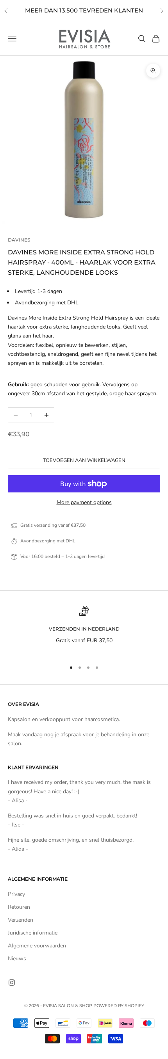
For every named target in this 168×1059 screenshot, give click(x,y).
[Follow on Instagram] (12, 982)
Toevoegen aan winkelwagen (84, 460)
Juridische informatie (32, 932)
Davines (19, 240)
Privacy (16, 894)
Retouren (19, 907)
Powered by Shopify (118, 1005)
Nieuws (17, 958)
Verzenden (20, 920)
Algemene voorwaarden (37, 945)
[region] (84, 630)
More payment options (84, 502)
